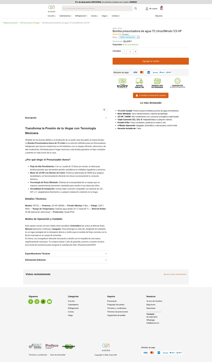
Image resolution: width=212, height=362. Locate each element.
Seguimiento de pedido (116, 315)
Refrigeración (80, 16)
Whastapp (150, 320)
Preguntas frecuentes (115, 305)
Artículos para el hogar (30, 23)
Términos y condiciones (116, 308)
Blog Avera (150, 305)
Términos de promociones (117, 312)
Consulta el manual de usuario (152, 95)
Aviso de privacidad (57, 355)
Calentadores (65, 16)
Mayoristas (150, 308)
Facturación (112, 301)
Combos (115, 16)
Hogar (104, 16)
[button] (117, 34)
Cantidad (117, 51)
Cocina (94, 16)
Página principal (10, 23)
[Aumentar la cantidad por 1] (135, 51)
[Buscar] (135, 8)
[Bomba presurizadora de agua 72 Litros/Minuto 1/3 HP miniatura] (44, 121)
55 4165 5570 (151, 317)
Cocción (51, 16)
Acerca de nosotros (154, 301)
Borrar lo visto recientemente (175, 274)
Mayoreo (158, 16)
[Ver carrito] (161, 8)
